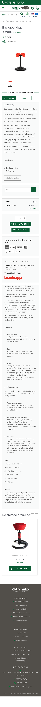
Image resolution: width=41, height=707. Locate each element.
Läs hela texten (12, 178)
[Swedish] (36, 14)
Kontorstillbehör (21, 609)
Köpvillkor (21, 633)
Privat (4, 15)
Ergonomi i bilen (21, 620)
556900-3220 (22, 683)
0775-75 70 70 (14, 2)
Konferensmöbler (12, 21)
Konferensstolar (25, 21)
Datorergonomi (21, 602)
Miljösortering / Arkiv (21, 613)
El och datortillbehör (21, 617)
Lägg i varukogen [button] (21, 569)
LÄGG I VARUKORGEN (21, 224)
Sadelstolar (23, 267)
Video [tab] (24, 98)
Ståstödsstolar (10, 269)
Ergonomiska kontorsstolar (23, 265)
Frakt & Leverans (21, 636)
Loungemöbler (21, 605)
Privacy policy (21, 640)
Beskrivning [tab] (9, 98)
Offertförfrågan (20, 230)
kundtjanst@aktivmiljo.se (21, 686)
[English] (32, 14)
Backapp (18, 273)
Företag (13, 15)
